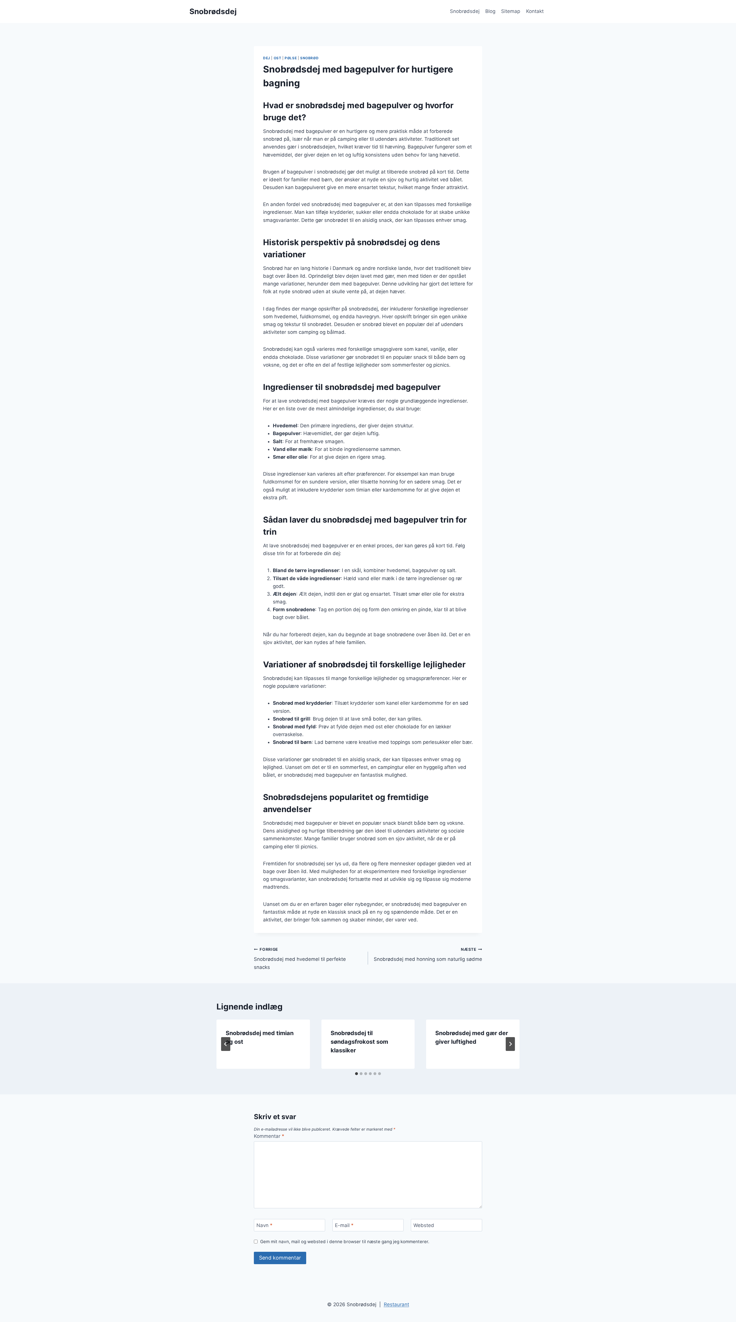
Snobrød (309, 58)
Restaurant (396, 1304)
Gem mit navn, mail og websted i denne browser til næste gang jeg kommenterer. (344, 1241)
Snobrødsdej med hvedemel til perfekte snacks (300, 958)
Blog (490, 11)
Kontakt (535, 11)
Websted (423, 1225)
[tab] (356, 1073)
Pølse (291, 58)
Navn (264, 1225)
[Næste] (510, 1044)
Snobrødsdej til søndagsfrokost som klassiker (359, 1042)
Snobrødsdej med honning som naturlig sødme (428, 954)
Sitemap (510, 11)
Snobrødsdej (465, 11)
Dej (266, 58)
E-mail (344, 1225)
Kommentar (269, 1136)
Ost (277, 58)
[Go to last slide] (225, 1044)
